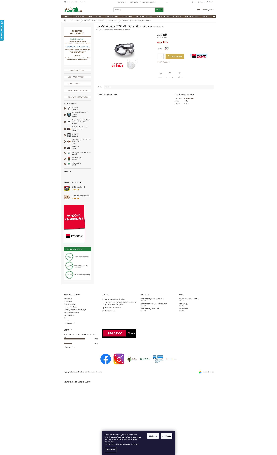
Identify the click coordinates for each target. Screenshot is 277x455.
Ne (64, 342)
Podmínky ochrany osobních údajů (75, 310)
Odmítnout (153, 436)
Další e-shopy (183, 304)
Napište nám (134, 2)
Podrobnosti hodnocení (122, 30)
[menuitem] (66, 16)
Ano (65, 337)
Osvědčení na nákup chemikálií (189, 299)
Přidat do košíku (176, 56)
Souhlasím (166, 436)
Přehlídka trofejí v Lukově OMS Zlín (152, 299)
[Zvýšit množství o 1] (164, 55)
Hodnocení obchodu (70, 307)
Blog (65, 318)
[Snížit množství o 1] (164, 57)
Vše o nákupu (121, 2)
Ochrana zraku (189, 98)
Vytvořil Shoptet (208, 372)
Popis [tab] (100, 87)
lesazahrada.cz (110, 311)
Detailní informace (162, 62)
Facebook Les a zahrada (113, 308)
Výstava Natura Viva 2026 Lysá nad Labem (154, 304)
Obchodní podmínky (149, 2)
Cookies (66, 321)
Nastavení (111, 450)
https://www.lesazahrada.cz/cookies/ (125, 444)
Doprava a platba (69, 315)
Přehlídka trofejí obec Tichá (150, 309)
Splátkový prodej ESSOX (71, 312)
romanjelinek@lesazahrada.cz (115, 299)
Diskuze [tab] (108, 87)
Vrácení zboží (183, 309)
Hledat (159, 10)
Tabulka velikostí (69, 323)
